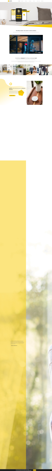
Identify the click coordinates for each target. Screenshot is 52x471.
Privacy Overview (29, 470)
